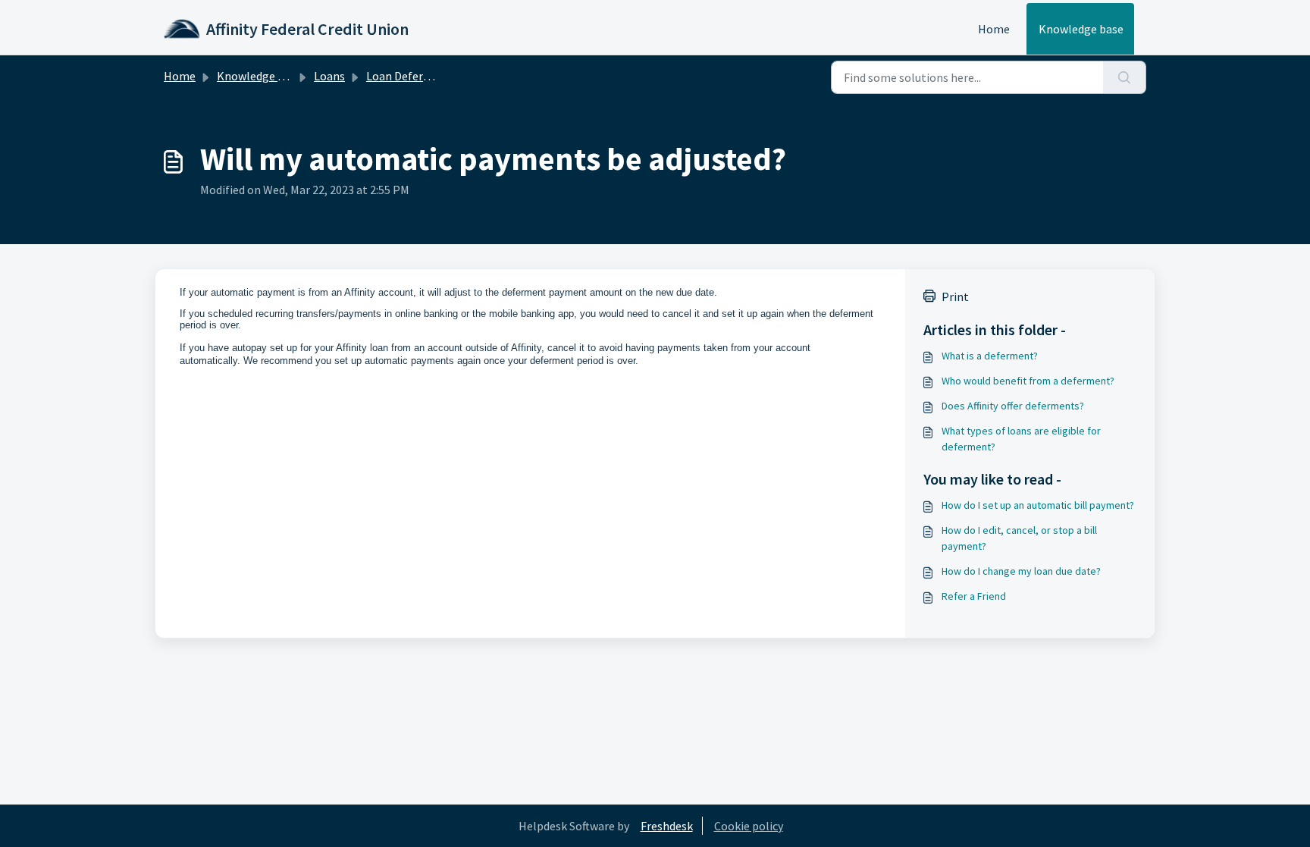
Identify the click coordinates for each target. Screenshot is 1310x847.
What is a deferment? (990, 355)
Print (955, 296)
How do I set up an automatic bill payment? (1038, 505)
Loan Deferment (409, 75)
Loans (329, 75)
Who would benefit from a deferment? (1028, 380)
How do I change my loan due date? (1021, 571)
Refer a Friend (974, 596)
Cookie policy (748, 825)
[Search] (1124, 77)
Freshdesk (667, 825)
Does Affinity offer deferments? (1013, 406)
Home (994, 28)
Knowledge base (1081, 28)
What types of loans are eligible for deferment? (1021, 438)
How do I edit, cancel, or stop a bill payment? (1019, 538)
